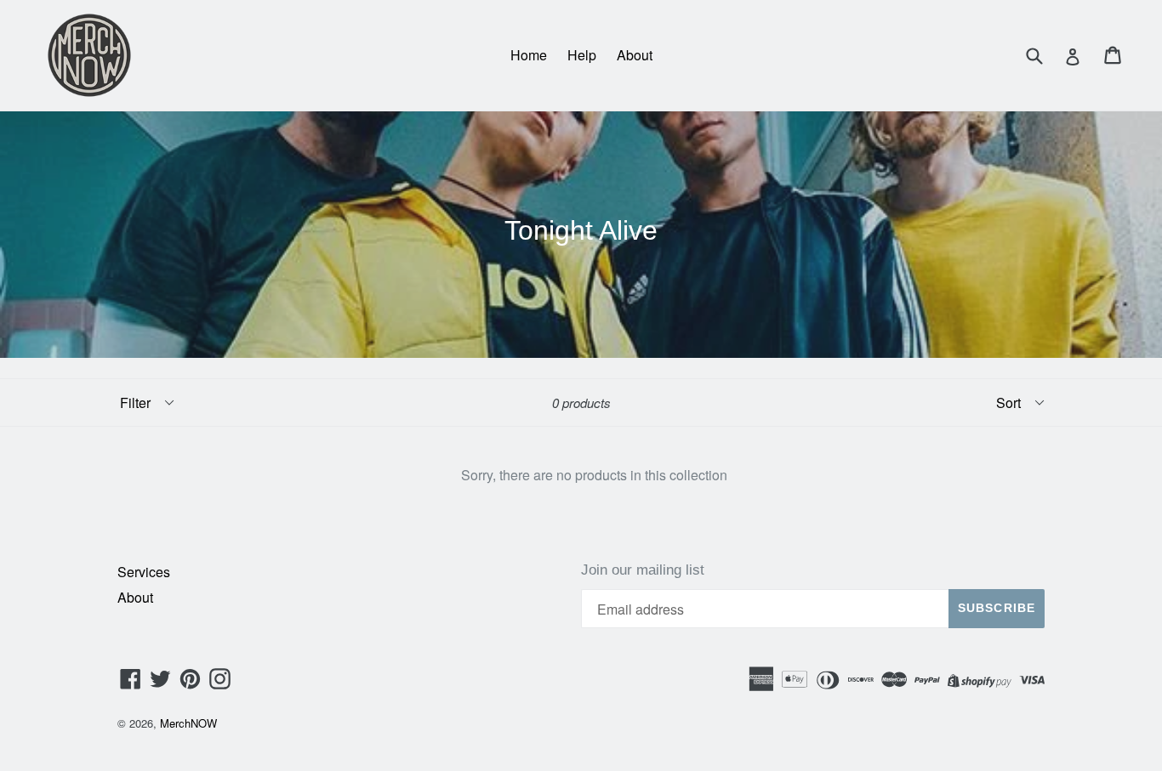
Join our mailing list (642, 570)
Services (143, 571)
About (634, 55)
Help (581, 55)
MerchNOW (188, 723)
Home (528, 55)
